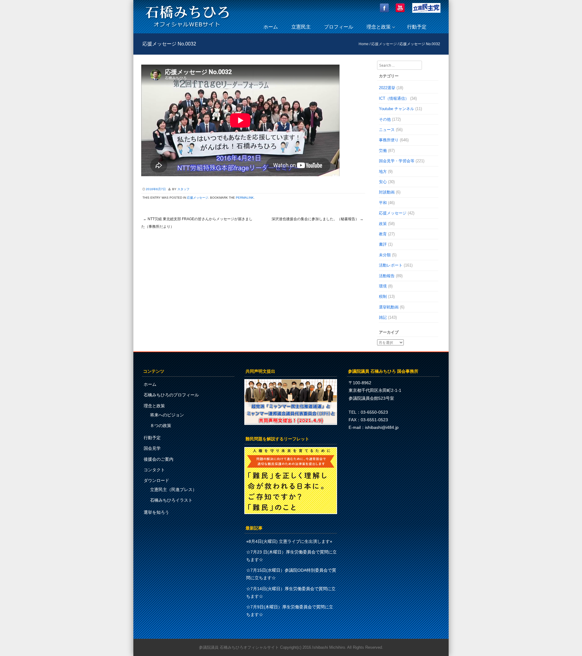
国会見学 (152, 448)
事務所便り (389, 140)
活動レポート (391, 265)
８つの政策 (160, 425)
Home (364, 44)
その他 (385, 119)
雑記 (383, 317)
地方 (383, 171)
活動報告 (387, 276)
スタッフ (183, 189)
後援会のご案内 (158, 459)
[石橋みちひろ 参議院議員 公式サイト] (187, 28)
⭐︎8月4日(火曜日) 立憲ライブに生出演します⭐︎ (289, 541)
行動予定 (416, 26)
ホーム (270, 26)
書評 (383, 244)
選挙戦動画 (389, 307)
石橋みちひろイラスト (171, 500)
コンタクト (154, 469)
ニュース (387, 129)
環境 (383, 286)
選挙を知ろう (156, 512)
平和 (383, 202)
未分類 (385, 255)
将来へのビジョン (167, 414)
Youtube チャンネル (396, 108)
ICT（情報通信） (394, 98)
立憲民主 (301, 26)
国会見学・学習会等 (396, 161)
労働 (383, 150)
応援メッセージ (384, 44)
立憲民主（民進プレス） (173, 489)
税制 (383, 296)
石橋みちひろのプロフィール (171, 394)
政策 (383, 223)
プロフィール (338, 26)
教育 (383, 234)
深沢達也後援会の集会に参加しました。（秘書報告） (317, 219)
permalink (245, 197)
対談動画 (387, 192)
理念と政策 (378, 26)
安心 (383, 182)
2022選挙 (387, 88)
